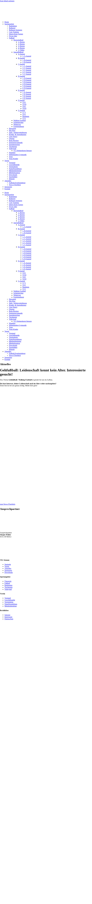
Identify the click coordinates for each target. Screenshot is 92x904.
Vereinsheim (13, 167)
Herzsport (12, 128)
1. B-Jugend (26, 60)
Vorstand (12, 163)
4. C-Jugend (26, 72)
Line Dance (13, 136)
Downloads (13, 175)
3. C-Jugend (26, 70)
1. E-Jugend (26, 92)
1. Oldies (21, 50)
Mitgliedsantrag (14, 173)
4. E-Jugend (26, 98)
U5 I (24, 118)
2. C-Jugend (26, 68)
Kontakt (7, 189)
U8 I (24, 106)
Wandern (12, 153)
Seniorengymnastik (16, 143)
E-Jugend (21, 90)
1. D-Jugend (26, 78)
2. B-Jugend (26, 62)
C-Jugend (21, 64)
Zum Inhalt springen (7, 1)
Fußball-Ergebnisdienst (17, 183)
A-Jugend (21, 54)
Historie (12, 179)
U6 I (24, 114)
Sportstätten (13, 177)
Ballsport (12, 28)
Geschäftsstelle (14, 165)
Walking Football (19, 120)
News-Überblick (15, 185)
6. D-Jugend (26, 88)
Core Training (14, 32)
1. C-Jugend (26, 66)
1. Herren (21, 42)
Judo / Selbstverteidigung (18, 132)
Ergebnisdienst (18, 126)
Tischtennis (13, 147)
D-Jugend (21, 76)
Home (6, 22)
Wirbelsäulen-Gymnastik (17, 155)
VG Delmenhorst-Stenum (22, 151)
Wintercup (17, 124)
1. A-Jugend (26, 56)
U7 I (24, 112)
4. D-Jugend (26, 84)
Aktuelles (7, 181)
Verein (6, 161)
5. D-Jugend (26, 86)
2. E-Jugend (26, 94)
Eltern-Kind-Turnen (16, 34)
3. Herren (21, 46)
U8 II (24, 108)
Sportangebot (9, 24)
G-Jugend (21, 110)
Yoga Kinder (13, 159)
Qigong (11, 138)
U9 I (24, 102)
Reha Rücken (14, 141)
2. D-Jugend (26, 80)
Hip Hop (12, 130)
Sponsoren (8, 187)
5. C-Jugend (26, 74)
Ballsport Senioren (15, 30)
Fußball (11, 38)
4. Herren (21, 48)
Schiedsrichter (18, 122)
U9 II (24, 104)
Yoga (11, 157)
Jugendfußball (18, 52)
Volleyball (12, 149)
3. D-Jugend (26, 82)
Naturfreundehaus (15, 169)
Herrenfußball (18, 40)
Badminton (13, 26)
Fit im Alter (13, 36)
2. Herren (21, 44)
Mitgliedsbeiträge (15, 171)
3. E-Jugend (26, 96)
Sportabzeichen (14, 145)
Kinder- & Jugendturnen (17, 134)
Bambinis (25, 116)
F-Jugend (21, 100)
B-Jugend (21, 58)
